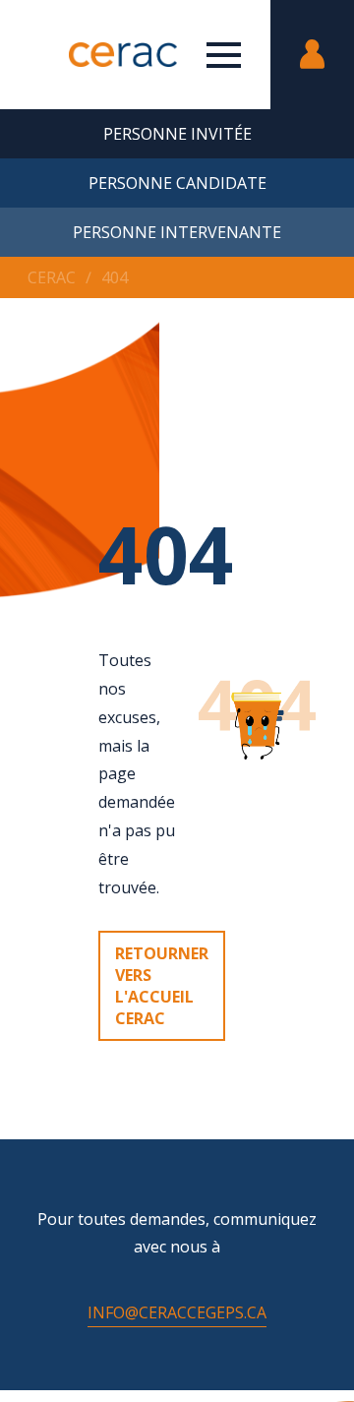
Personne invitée (177, 134)
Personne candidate (177, 183)
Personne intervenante (177, 232)
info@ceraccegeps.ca (177, 1312)
